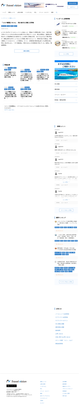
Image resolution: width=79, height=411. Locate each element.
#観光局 (65, 267)
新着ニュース (11, 12)
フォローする (13, 385)
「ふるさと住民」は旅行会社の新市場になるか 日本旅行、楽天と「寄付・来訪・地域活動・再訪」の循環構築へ (67, 236)
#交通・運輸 (70, 227)
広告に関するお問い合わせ (62, 337)
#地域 (69, 240)
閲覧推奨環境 (59, 343)
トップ (4, 12)
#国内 (12, 26)
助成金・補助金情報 (60, 100)
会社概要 (65, 381)
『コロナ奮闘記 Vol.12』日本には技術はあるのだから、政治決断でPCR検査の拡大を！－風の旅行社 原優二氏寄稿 (27, 77)
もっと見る (66, 54)
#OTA (72, 240)
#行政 (61, 240)
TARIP (41, 400)
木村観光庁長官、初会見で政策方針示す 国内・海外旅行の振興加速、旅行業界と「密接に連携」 (67, 263)
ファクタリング (43, 398)
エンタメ (42, 403)
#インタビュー (58, 254)
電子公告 (65, 395)
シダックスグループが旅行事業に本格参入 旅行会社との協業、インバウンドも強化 (67, 223)
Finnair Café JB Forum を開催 (69, 23)
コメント (60, 230)
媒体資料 (57, 330)
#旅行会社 (4, 26)
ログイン (72, 7)
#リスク (70, 271)
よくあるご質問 (66, 393)
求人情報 (57, 84)
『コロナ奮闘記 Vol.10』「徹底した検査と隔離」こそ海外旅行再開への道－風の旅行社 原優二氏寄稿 (10, 95)
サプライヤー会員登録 (61, 317)
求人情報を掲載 (59, 323)
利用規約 (65, 391)
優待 (52, 12)
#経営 (75, 227)
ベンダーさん (28, 12)
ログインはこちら (9, 109)
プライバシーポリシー (68, 388)
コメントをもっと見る (66, 210)
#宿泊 (62, 271)
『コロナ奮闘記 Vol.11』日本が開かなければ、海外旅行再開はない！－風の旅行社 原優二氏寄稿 (43, 76)
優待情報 (57, 89)
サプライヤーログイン (61, 320)
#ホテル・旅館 (58, 252)
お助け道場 (20, 12)
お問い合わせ (59, 333)
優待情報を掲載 (59, 327)
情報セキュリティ (67, 386)
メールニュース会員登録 (62, 314)
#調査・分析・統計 (59, 269)
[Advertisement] (66, 115)
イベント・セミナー (44, 12)
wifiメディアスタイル (45, 395)
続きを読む (27, 51)
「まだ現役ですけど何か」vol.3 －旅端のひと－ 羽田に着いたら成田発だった (69, 43)
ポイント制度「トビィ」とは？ (64, 340)
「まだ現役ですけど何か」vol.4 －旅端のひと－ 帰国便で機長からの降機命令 (69, 33)
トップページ (4, 18)
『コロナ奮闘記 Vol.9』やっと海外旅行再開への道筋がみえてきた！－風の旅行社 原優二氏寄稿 (26, 94)
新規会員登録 (72, 3)
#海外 (8, 26)
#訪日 (15, 26)
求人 (35, 12)
